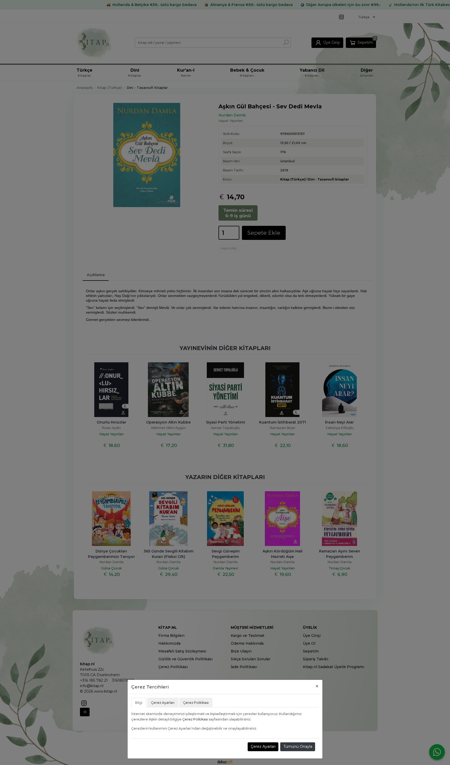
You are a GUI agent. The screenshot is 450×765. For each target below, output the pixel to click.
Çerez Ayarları (263, 746)
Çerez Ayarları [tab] (162, 703)
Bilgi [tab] (138, 703)
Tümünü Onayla (297, 746)
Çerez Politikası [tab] (196, 703)
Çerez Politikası (195, 719)
